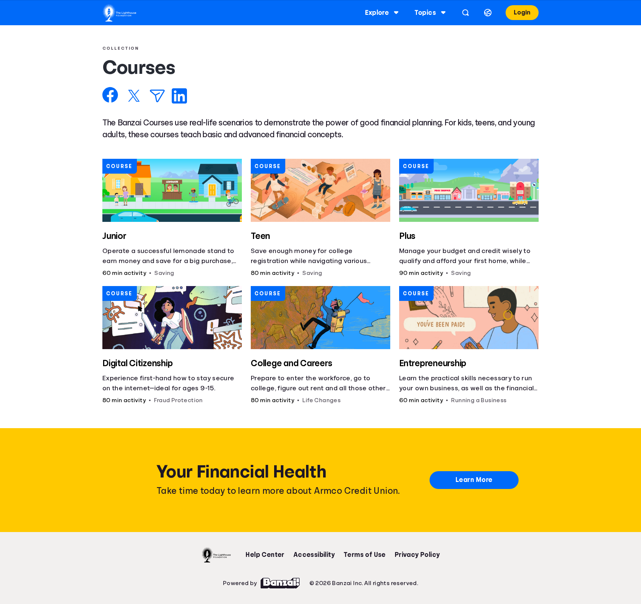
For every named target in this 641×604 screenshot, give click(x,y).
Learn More (474, 479)
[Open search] (465, 12)
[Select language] (487, 12)
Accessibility (314, 554)
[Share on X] (134, 95)
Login (522, 12)
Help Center (265, 554)
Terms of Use (364, 554)
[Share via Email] (157, 95)
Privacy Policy (417, 554)
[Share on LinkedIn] (179, 96)
